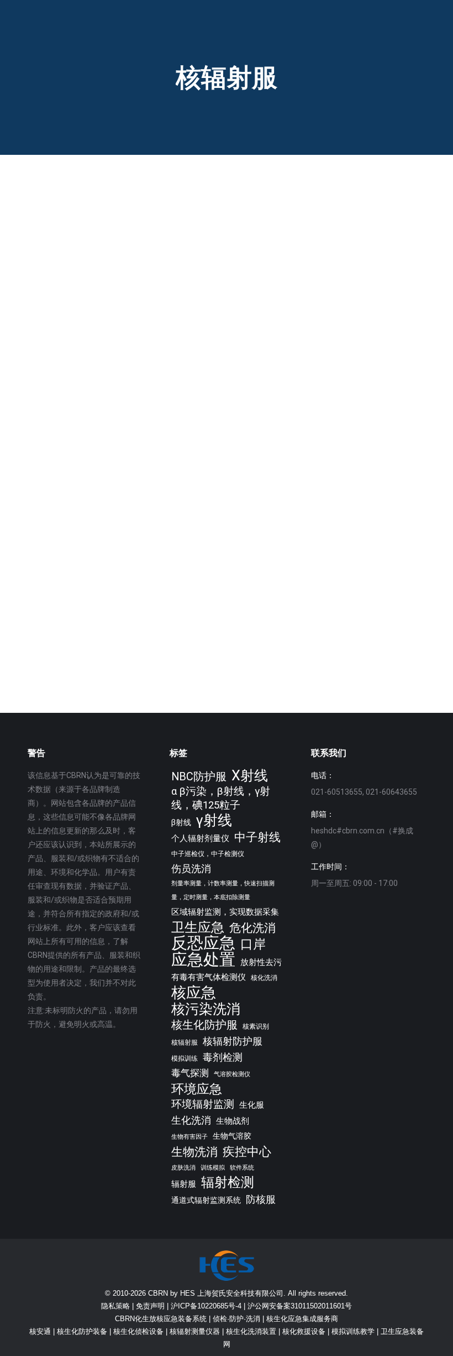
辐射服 (183, 1184)
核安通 (40, 1331)
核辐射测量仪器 (195, 1331)
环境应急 (196, 1089)
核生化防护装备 (82, 1331)
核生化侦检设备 (138, 1331)
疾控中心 (247, 1152)
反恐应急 (203, 943)
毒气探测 (190, 1072)
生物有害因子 (189, 1136)
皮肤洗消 (183, 1167)
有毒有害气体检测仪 (208, 977)
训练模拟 (213, 1167)
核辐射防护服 (232, 1041)
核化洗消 (264, 977)
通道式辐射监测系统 (206, 1200)
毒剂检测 (223, 1057)
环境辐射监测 (202, 1104)
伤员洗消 (191, 868)
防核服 (261, 1199)
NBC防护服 (199, 776)
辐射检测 (227, 1183)
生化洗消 (191, 1120)
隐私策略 (115, 1306)
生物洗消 (194, 1152)
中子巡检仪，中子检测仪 (207, 853)
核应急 (193, 992)
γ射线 (214, 820)
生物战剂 (232, 1121)
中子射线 (257, 837)
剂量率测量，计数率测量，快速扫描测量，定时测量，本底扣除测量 (223, 890)
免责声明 (150, 1306)
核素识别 (256, 1026)
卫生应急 (197, 927)
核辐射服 (184, 1042)
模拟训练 (184, 1058)
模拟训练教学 (353, 1331)
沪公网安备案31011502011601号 (299, 1306)
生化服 (251, 1105)
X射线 (249, 776)
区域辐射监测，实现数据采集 (225, 912)
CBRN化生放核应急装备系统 (161, 1319)
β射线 (181, 822)
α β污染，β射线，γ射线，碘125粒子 (220, 798)
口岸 (253, 944)
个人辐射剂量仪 (200, 838)
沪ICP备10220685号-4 (206, 1306)
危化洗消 (252, 928)
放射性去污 (261, 962)
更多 (51, 397)
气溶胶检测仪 (232, 1074)
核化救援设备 (303, 1331)
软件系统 (242, 1167)
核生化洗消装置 (251, 1331)
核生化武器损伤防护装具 (312, 315)
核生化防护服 (204, 1025)
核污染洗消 (205, 1009)
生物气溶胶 (232, 1135)
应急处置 (203, 960)
